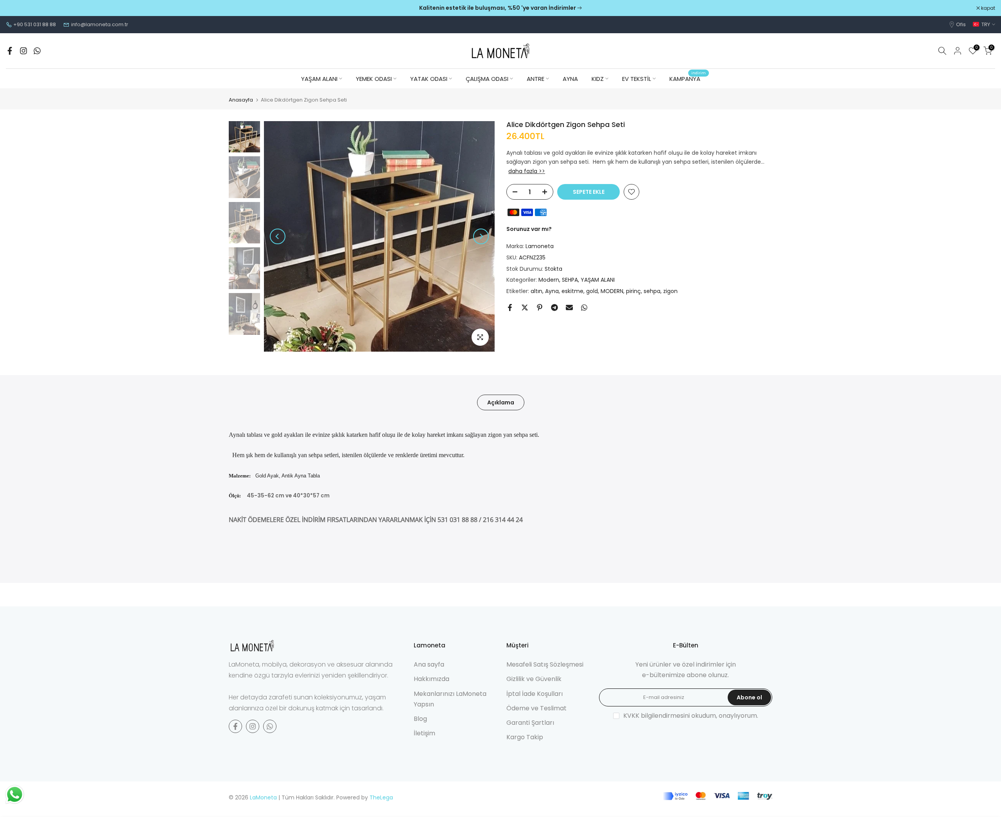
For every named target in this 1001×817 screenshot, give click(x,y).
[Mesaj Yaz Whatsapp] (37, 50)
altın (536, 291)
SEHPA (570, 280)
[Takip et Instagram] (23, 50)
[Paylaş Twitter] (524, 307)
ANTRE (535, 79)
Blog (420, 718)
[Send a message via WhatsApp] (14, 794)
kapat (17, 8)
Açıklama (500, 402)
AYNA (570, 79)
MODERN (612, 291)
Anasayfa (241, 99)
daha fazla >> (526, 171)
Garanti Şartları (530, 722)
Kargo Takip (524, 737)
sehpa (652, 291)
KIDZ (598, 79)
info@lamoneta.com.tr (99, 24)
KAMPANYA (687, 78)
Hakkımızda (431, 678)
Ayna (552, 291)
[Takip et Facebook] (10, 50)
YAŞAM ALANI (319, 79)
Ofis (961, 24)
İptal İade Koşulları (534, 693)
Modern (548, 280)
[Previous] (277, 236)
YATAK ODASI (428, 79)
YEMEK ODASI (374, 79)
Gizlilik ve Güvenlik (533, 678)
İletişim (424, 733)
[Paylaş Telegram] (554, 307)
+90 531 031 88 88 (34, 24)
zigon (670, 291)
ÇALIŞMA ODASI (487, 79)
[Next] (481, 236)
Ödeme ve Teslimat (536, 708)
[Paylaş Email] (569, 307)
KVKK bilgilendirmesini (656, 715)
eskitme (572, 291)
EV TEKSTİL (636, 79)
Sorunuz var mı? (529, 229)
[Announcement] (500, 8)
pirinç (633, 291)
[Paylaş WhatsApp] (584, 307)
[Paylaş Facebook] (509, 307)
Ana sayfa (429, 664)
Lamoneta (540, 246)
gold (592, 291)
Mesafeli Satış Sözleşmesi (544, 664)
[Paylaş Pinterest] (539, 307)
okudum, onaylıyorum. (690, 715)
